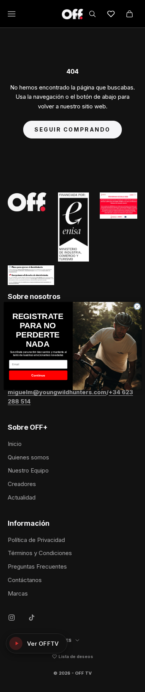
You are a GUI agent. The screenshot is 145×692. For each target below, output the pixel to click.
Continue (38, 375)
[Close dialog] (137, 306)
